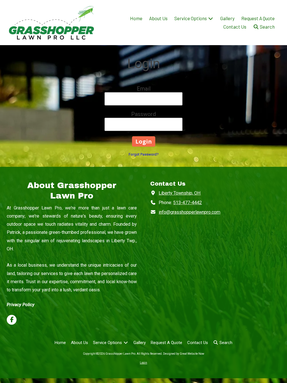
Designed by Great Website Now (183, 353)
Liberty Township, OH (180, 193)
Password (143, 114)
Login (143, 362)
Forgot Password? (144, 154)
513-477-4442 (187, 202)
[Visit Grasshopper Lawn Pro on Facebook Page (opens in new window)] (12, 320)
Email (144, 88)
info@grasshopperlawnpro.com (189, 212)
